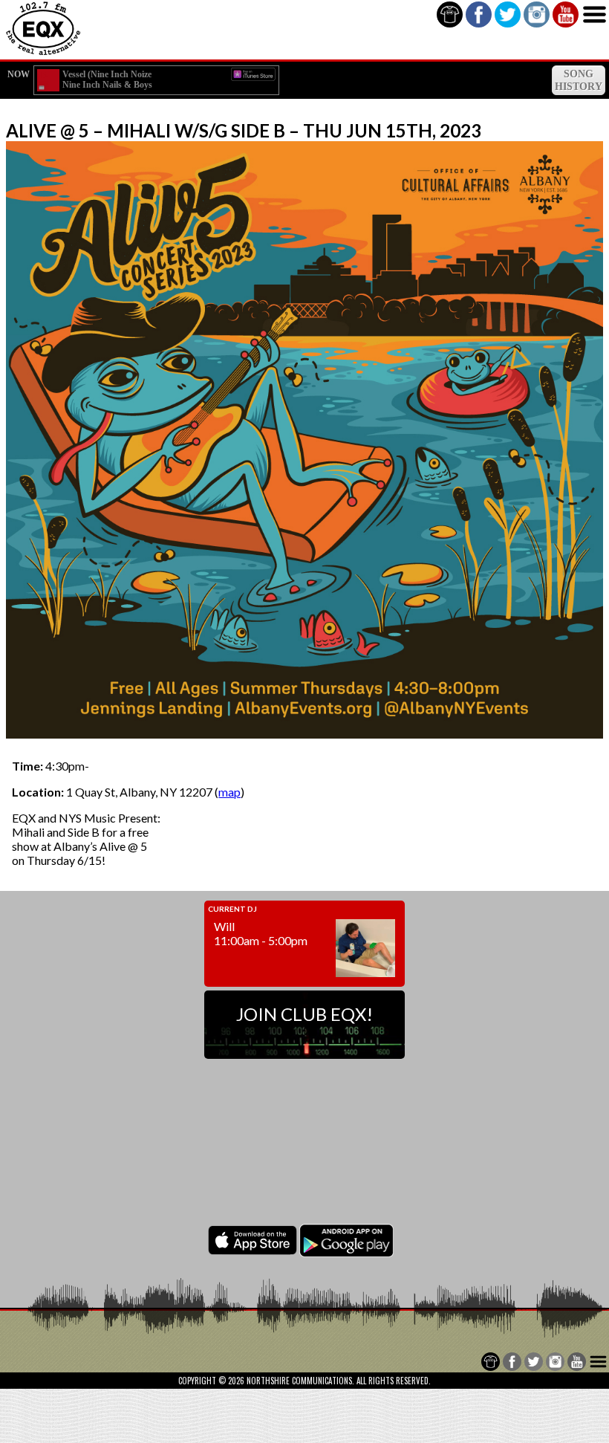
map (229, 792)
